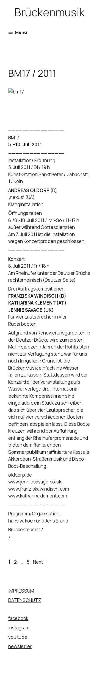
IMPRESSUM (21, 591)
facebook (18, 618)
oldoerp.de (20, 475)
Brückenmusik (49, 12)
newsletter (20, 646)
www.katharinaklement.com (37, 496)
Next (40, 562)
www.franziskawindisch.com (38, 489)
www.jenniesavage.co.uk (34, 482)
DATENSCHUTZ (24, 600)
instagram (18, 627)
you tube (17, 637)
